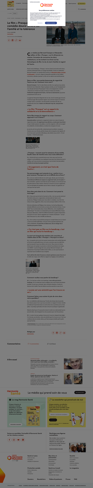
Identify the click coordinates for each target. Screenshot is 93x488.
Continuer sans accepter (35, 1)
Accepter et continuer (51, 23)
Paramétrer (40, 23)
